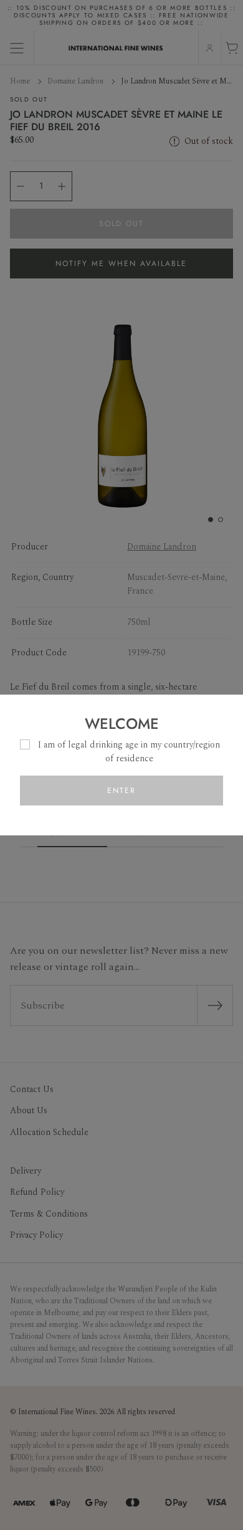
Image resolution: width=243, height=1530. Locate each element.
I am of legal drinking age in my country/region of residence (129, 751)
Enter (121, 790)
